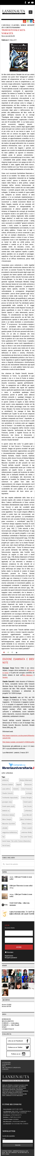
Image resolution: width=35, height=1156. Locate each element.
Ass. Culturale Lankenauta (11, 1067)
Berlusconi (28, 784)
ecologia (29, 793)
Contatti (5, 1069)
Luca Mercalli (27, 815)
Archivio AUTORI (6, 1006)
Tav (3, 837)
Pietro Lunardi (27, 828)
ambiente (5, 780)
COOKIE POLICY (8, 1029)
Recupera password (11, 958)
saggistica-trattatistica (9, 832)
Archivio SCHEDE (6, 1005)
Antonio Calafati (7, 784)
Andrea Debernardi (26, 780)
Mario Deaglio (6, 819)
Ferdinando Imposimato (10, 798)
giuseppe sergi (7, 802)
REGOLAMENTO (8, 1021)
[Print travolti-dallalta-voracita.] (17, 652)
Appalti (19, 784)
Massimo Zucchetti (8, 824)
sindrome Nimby (26, 832)
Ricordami (10, 952)
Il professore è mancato (19, 1121)
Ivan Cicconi (28, 806)
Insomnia (15, 1119)
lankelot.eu (5, 811)
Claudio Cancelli (7, 793)
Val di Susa (6, 845)
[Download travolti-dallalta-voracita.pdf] (24, 21)
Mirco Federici (27, 824)
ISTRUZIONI (6, 1019)
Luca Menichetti (8, 36)
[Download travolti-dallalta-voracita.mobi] (31, 21)
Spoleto (5, 677)
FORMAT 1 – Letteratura (10, 1023)
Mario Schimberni (26, 819)
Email (4, 1138)
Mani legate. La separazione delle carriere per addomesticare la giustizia (17, 1112)
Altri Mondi (6, 1064)
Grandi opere (28, 802)
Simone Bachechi (7, 1109)
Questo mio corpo (17, 1109)
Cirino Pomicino (26, 789)
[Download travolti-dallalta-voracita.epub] (27, 21)
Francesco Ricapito (8, 1119)
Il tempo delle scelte (15, 1117)
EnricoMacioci (6, 1115)
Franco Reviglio (26, 798)
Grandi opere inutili (8, 806)
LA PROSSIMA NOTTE (16, 1115)
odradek (4, 828)
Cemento (16, 789)
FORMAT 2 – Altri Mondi (10, 1025)
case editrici (6, 789)
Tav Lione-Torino (26, 837)
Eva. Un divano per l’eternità (20, 1123)
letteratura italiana (8, 815)
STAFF (4, 1027)
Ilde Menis (5, 1117)
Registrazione (9, 956)
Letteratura (9, 773)
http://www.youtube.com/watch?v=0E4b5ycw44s (18, 742)
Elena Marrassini (7, 1121)
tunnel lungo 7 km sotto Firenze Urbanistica (16, 841)
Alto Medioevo (28, 675)
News (4, 1066)
